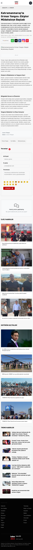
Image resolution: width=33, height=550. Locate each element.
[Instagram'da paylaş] (23, 40)
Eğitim (25, 513)
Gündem (3, 510)
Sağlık (2, 525)
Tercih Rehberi (27, 515)
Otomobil (26, 518)
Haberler (3, 506)
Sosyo (25, 522)
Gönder (8, 188)
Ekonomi (3, 515)
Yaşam (2, 522)
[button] (1, 3)
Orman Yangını (5, 141)
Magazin (3, 518)
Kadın (2, 527)
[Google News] (5, 40)
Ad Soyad (5, 156)
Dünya (2, 513)
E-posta (5, 163)
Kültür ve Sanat (27, 508)
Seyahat (26, 510)
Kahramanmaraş (21, 141)
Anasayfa (4, 7)
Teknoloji (26, 506)
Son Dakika (13, 141)
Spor (2, 520)
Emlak (25, 520)
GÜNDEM (11, 7)
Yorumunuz (6, 169)
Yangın (2, 60)
